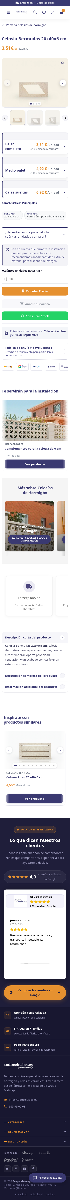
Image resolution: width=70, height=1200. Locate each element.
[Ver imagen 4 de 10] (28, 765)
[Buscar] (35, 12)
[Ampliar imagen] (63, 63)
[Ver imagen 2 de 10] (20, 765)
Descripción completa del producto (31, 676)
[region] (34, 750)
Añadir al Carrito (37, 304)
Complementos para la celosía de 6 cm (33, 448)
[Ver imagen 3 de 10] (24, 765)
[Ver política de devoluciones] (62, 351)
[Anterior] (7, 82)
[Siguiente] (63, 82)
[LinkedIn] (24, 1168)
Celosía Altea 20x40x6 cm (25, 777)
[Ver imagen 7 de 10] (41, 765)
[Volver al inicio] (21, 12)
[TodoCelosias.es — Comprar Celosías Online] (18, 1068)
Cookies (50, 1194)
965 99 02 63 (17, 1106)
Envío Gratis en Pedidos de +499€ (37, 2)
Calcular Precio (37, 291)
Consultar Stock (37, 316)
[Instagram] (15, 1168)
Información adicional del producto (31, 687)
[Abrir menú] (8, 12)
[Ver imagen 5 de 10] (32, 765)
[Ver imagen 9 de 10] (49, 765)
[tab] (31, 104)
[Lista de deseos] (44, 12)
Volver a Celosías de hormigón (24, 25)
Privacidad (21, 1194)
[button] (35, 351)
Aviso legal (36, 1194)
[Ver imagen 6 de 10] (37, 765)
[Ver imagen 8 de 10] (45, 765)
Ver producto (35, 464)
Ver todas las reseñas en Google (35, 992)
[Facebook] (33, 1168)
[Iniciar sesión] (53, 12)
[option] (17, 117)
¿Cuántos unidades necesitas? (22, 270)
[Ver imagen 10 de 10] (54, 765)
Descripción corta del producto (28, 637)
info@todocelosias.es (23, 1099)
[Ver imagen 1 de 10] (15, 765)
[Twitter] (7, 1168)
